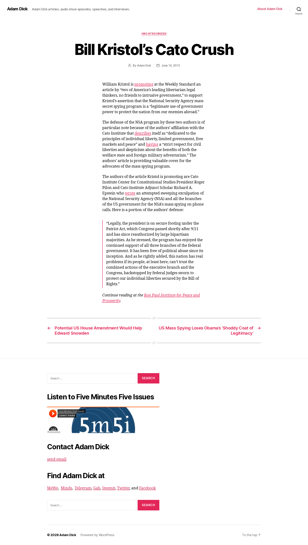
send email (56, 459)
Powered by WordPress (97, 535)
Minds (66, 488)
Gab (96, 488)
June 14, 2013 (170, 65)
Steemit (108, 488)
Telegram (83, 488)
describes (143, 133)
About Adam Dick (270, 9)
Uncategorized (154, 33)
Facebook (147, 488)
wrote (130, 193)
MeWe (52, 488)
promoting (143, 84)
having (152, 144)
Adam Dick (17, 9)
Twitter (123, 488)
